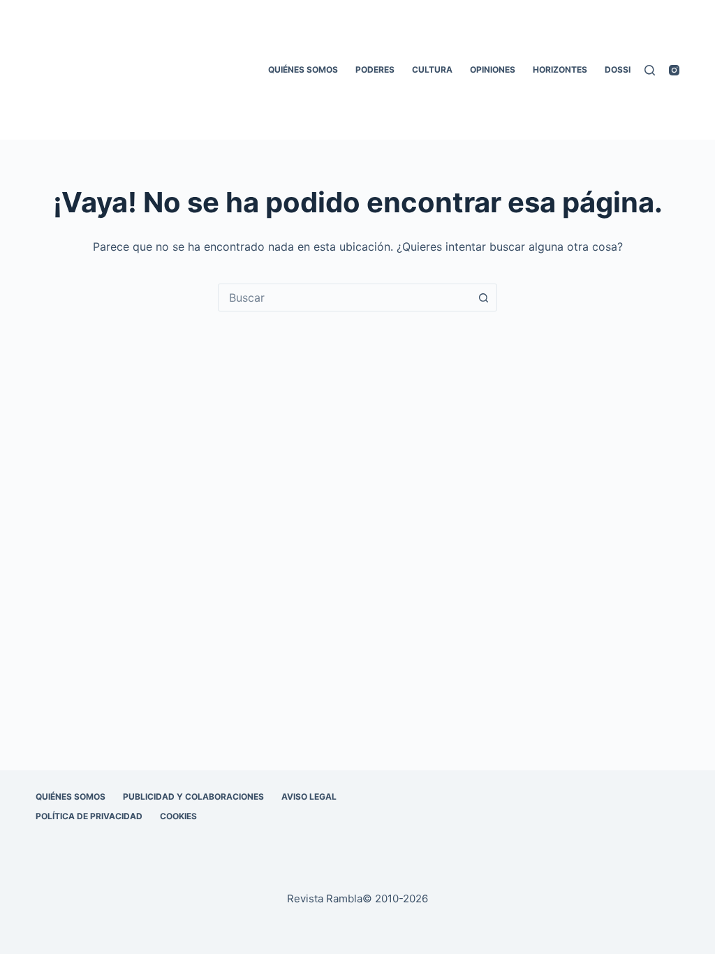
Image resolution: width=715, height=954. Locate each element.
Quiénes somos (303, 69)
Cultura (432, 69)
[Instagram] (674, 70)
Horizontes (560, 69)
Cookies (178, 816)
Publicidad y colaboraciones (193, 796)
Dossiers (626, 69)
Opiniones (492, 69)
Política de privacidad (89, 816)
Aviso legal (309, 796)
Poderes (375, 69)
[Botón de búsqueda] (483, 297)
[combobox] (344, 297)
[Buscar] (649, 70)
